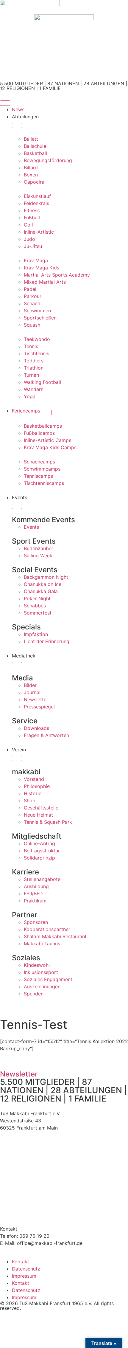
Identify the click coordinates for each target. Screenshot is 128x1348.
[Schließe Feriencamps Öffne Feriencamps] (47, 412)
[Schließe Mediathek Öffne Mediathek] (17, 664)
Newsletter (19, 1074)
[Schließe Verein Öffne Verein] (17, 758)
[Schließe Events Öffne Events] (17, 506)
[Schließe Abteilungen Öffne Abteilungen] (17, 125)
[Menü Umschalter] (5, 103)
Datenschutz (26, 1269)
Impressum (24, 1276)
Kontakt (20, 1262)
